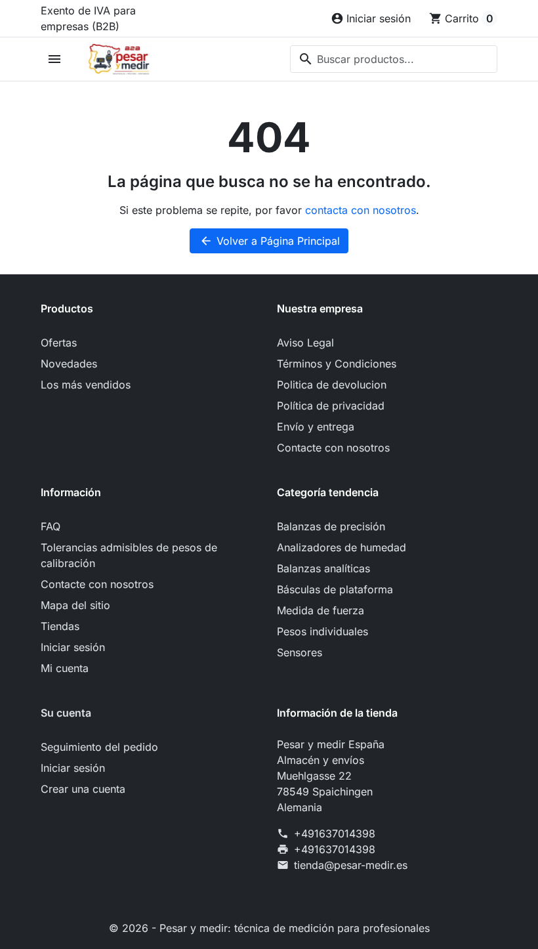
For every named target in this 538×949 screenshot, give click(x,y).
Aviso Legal (305, 342)
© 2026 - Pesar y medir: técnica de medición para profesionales (269, 928)
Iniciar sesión (73, 647)
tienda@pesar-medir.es (350, 865)
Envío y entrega (315, 426)
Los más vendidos (86, 384)
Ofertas (59, 342)
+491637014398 (334, 833)
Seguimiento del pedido (99, 746)
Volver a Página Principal (269, 240)
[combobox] (393, 59)
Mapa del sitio (75, 605)
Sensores (299, 652)
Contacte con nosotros (333, 447)
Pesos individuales (322, 631)
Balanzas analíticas (323, 568)
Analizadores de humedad (341, 547)
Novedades (69, 363)
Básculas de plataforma (335, 589)
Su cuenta (66, 712)
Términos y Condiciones (336, 363)
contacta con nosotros (360, 210)
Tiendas (60, 626)
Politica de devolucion (331, 384)
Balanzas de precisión (331, 526)
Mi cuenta (65, 668)
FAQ (50, 526)
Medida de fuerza (320, 610)
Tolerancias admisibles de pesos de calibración (129, 555)
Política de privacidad (330, 405)
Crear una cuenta (83, 788)
